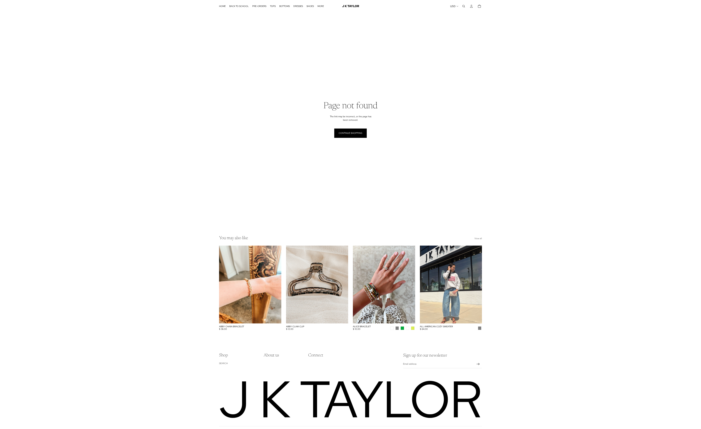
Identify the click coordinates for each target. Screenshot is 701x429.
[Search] (464, 6)
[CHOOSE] (409, 318)
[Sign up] (478, 364)
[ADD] (275, 318)
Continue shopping (350, 133)
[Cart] (479, 6)
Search (223, 363)
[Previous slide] (358, 284)
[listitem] (321, 6)
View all (478, 238)
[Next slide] (409, 284)
